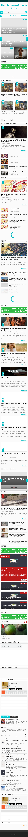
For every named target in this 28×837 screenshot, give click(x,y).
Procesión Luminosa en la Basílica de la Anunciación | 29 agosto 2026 (13, 195)
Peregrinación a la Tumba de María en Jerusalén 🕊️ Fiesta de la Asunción (17, 220)
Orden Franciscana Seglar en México (8, 833)
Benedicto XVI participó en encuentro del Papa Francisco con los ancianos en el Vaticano (16, 741)
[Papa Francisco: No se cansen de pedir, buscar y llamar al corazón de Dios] (3, 756)
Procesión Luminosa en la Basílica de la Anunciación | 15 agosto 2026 (16, 226)
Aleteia (25, 19)
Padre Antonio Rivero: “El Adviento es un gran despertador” (13, 597)
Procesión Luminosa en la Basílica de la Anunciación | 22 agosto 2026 (16, 209)
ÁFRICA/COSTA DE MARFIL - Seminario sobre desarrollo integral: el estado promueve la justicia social (18, 279)
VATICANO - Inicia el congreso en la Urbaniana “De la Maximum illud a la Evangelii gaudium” (13, 258)
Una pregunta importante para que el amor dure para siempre (14, 30)
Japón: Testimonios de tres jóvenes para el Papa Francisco (12, 569)
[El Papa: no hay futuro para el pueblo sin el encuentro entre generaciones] (3, 772)
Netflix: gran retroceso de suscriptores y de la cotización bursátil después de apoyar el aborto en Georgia (18, 541)
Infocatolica (4, 492)
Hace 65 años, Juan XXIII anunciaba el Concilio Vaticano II (7, 54)
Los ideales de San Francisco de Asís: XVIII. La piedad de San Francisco (13, 141)
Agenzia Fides (4, 241)
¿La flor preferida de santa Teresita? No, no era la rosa (11, 748)
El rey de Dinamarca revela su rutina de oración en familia (13, 42)
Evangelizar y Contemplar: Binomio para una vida (18, 166)
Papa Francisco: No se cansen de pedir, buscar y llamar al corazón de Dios (16, 755)
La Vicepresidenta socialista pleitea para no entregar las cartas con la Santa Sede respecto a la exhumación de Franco (18, 530)
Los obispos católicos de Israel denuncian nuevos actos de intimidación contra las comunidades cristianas (14, 509)
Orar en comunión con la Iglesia (14, 160)
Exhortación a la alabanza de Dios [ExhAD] (20, 94)
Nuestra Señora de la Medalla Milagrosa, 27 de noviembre (12, 587)
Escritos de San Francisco (7, 80)
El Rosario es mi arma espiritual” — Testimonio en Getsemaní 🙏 (18, 215)
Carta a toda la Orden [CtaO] (7, 112)
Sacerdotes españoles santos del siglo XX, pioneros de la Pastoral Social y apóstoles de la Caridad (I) (17, 524)
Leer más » (24, 150)
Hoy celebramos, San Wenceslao (12, 786)
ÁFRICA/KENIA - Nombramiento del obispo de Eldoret (17, 290)
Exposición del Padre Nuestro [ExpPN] (7, 94)
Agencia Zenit (4, 556)
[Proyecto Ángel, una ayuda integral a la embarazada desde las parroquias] (3, 764)
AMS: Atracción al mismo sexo (6, 636)
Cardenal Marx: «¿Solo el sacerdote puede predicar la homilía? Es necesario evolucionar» (17, 534)
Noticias (22, 331)
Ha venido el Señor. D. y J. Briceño (12, 719)
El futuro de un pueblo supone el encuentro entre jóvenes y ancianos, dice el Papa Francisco (16, 779)
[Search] (26, 12)
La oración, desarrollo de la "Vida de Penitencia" (18, 155)
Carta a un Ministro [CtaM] (20, 112)
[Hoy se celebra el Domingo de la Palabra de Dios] (14, 480)
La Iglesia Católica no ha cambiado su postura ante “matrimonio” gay (13, 734)
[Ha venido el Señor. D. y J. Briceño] (3, 721)
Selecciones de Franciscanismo (8, 123)
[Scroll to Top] (14, 835)
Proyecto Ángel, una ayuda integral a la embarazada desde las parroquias (15, 763)
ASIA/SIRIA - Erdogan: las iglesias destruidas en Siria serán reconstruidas (18, 272)
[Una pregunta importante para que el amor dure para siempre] (14, 26)
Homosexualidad (5, 622)
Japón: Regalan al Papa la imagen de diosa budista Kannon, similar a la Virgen (14, 606)
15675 (12, 469)
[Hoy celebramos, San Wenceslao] (3, 788)
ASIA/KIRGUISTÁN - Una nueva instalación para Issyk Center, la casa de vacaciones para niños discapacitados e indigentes (17, 285)
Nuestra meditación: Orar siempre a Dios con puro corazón (17, 172)
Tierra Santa (4, 178)
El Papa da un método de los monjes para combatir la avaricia (20, 54)
